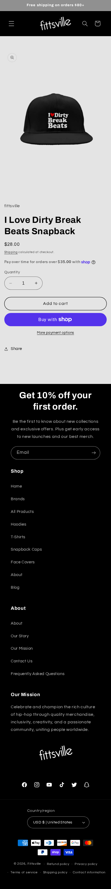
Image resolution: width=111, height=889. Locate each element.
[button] (11, 23)
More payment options (55, 333)
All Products (22, 512)
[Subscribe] (94, 452)
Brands (18, 499)
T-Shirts (18, 537)
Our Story (20, 636)
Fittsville (34, 864)
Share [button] (16, 349)
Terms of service (24, 872)
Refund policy (58, 864)
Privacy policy (86, 864)
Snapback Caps (26, 549)
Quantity (12, 272)
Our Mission (22, 648)
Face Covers (23, 562)
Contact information (89, 872)
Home (16, 486)
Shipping (11, 252)
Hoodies (18, 524)
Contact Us (21, 661)
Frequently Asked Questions (37, 674)
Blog (15, 587)
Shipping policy (55, 872)
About (16, 575)
